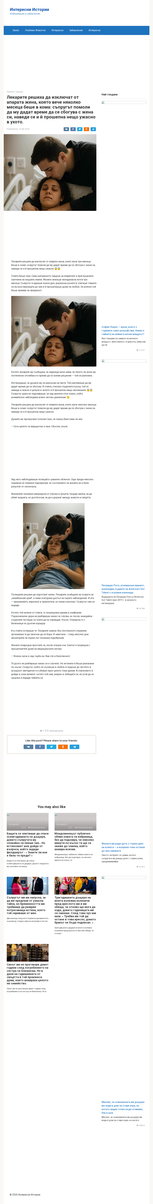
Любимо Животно (35, 30)
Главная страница (15, 92)
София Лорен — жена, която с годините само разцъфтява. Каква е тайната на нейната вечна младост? (123, 331)
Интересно (58, 30)
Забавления (76, 30)
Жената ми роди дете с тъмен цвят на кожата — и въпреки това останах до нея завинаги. (123, 847)
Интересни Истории (29, 9)
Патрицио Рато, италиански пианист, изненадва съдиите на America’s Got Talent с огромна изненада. (123, 589)
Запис (16, 30)
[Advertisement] (76, 60)
